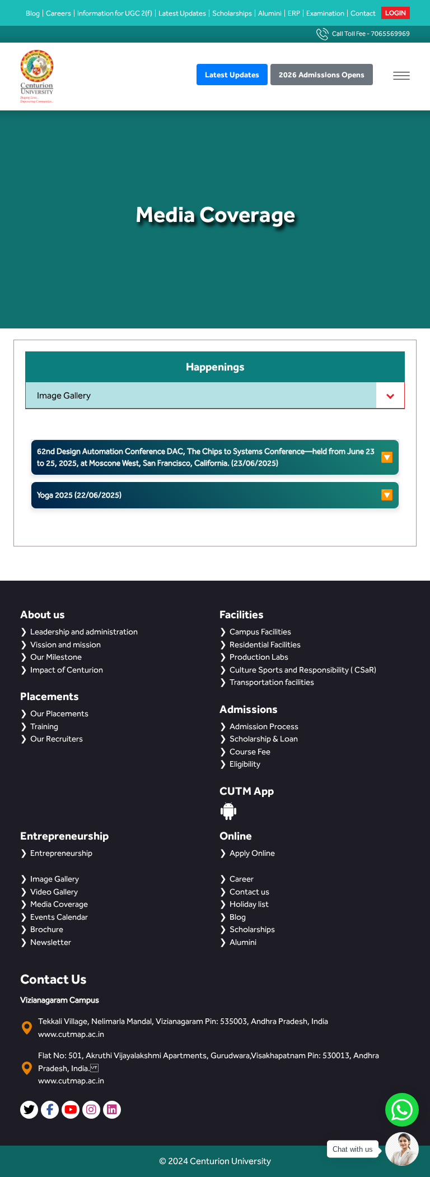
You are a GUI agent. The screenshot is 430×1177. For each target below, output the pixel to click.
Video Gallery (54, 892)
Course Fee (250, 752)
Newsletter (50, 942)
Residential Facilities (265, 645)
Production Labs (259, 657)
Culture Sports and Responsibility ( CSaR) (303, 670)
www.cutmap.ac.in (71, 1034)
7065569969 (390, 34)
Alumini (270, 13)
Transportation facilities (272, 682)
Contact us (249, 892)
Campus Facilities (260, 632)
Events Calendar (59, 917)
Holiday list (249, 904)
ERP (294, 13)
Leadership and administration (84, 632)
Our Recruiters (56, 739)
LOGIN (395, 13)
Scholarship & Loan (264, 739)
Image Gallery (64, 395)
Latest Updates (182, 13)
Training (44, 726)
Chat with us (353, 1149)
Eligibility (245, 764)
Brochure (46, 929)
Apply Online (252, 853)
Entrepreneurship (61, 853)
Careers (58, 13)
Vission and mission (65, 645)
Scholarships (232, 13)
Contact (363, 13)
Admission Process (264, 726)
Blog (33, 13)
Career (242, 879)
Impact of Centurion (66, 670)
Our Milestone (56, 657)
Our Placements (59, 713)
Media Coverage (59, 904)
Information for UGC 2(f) (114, 13)
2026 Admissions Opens (321, 74)
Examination (325, 13)
